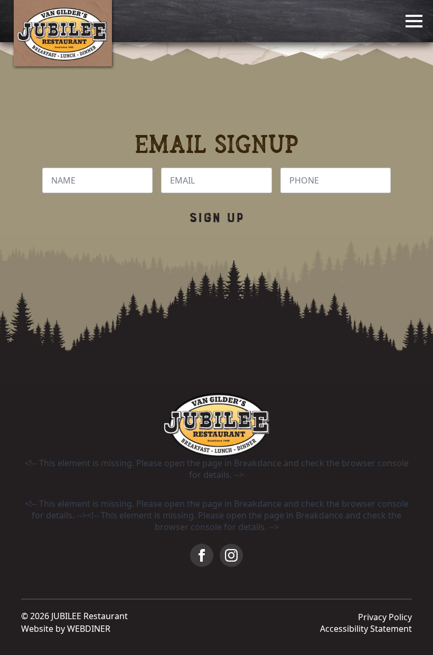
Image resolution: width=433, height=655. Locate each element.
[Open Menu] (414, 21)
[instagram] (231, 555)
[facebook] (201, 555)
